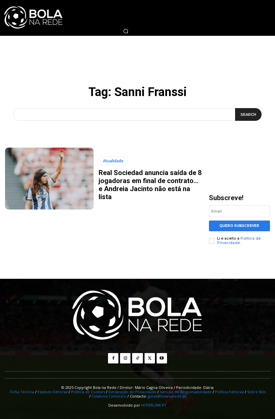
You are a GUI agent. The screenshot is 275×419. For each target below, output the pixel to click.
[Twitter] (150, 358)
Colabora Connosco (109, 396)
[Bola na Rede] (137, 315)
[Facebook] (113, 358)
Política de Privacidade (239, 240)
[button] (125, 31)
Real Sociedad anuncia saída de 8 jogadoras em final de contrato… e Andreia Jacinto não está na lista (150, 185)
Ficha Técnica (22, 391)
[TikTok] (137, 358)
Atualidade (113, 161)
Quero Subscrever (239, 226)
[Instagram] (125, 358)
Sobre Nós (256, 391)
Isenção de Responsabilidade (186, 391)
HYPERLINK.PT (154, 405)
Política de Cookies (88, 391)
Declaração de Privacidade (132, 391)
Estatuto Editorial (53, 391)
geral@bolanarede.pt (167, 396)
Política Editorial (229, 391)
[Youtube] (162, 358)
